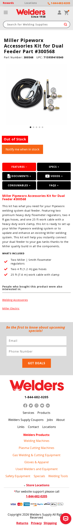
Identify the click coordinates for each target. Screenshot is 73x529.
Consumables (18, 185)
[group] (36, 94)
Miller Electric (10, 308)
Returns (22, 523)
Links (21, 427)
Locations (49, 427)
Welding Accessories (15, 300)
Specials (39, 476)
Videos (55, 176)
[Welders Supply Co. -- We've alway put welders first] (36, 385)
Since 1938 (38, 16)
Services (28, 413)
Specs (53, 166)
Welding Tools (58, 476)
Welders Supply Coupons (26, 420)
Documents (20, 176)
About (60, 420)
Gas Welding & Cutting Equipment (36, 455)
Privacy (36, 523)
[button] (30, 127)
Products (43, 413)
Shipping (50, 523)
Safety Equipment (17, 476)
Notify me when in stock (22, 149)
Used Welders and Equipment (37, 469)
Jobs (50, 420)
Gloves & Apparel (36, 462)
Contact (33, 427)
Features (18, 166)
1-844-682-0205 (36, 397)
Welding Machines (36, 441)
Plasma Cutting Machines (36, 448)
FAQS (52, 185)
